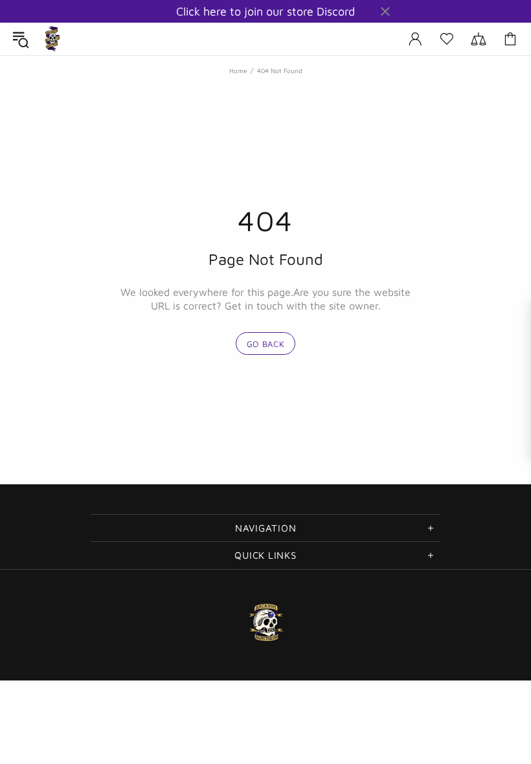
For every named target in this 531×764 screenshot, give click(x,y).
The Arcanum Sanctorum (52, 38)
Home (238, 70)
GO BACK (266, 344)
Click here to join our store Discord (265, 11)
